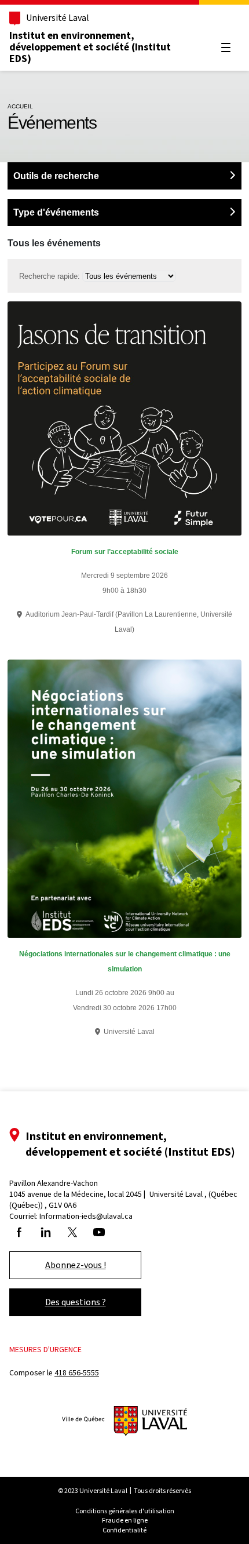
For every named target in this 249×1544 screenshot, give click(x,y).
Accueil (20, 106)
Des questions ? (75, 1302)
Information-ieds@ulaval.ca (86, 1216)
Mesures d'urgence (45, 1349)
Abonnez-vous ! (75, 1265)
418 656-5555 (76, 1372)
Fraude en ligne (125, 1520)
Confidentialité (124, 1530)
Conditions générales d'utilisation (124, 1511)
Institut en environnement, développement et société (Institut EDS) (90, 46)
